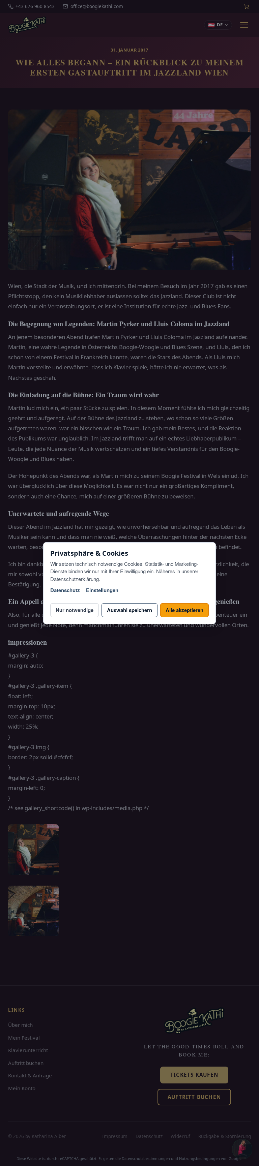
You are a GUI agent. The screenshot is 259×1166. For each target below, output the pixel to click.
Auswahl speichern (129, 610)
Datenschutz (65, 590)
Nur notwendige (74, 610)
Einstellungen (102, 590)
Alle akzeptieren (184, 610)
